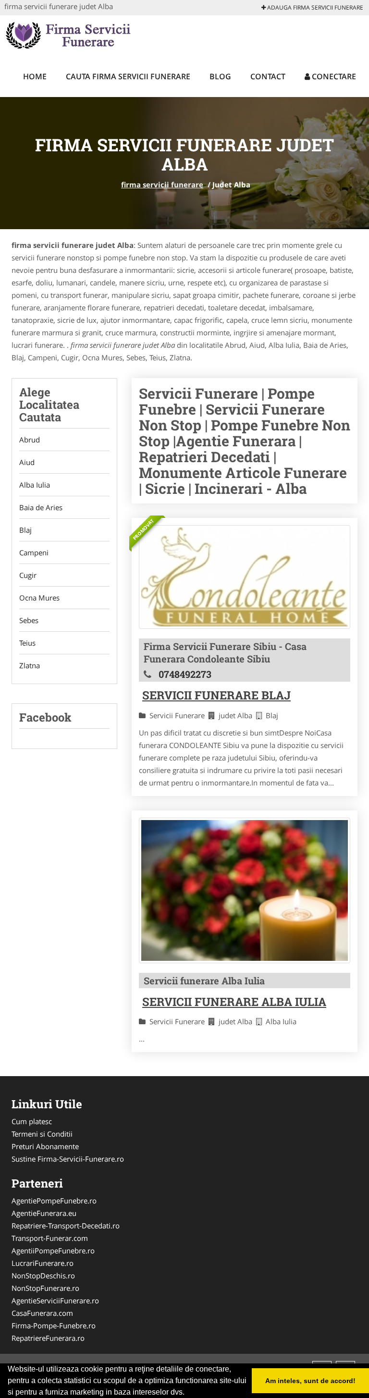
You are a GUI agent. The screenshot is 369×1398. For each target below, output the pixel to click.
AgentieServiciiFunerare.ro (55, 1300)
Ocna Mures (39, 597)
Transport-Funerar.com (50, 1238)
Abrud (29, 439)
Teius (27, 643)
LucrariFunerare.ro (43, 1263)
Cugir (28, 575)
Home (35, 76)
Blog (220, 76)
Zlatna (29, 665)
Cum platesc (32, 1121)
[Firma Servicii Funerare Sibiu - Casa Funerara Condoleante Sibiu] (244, 577)
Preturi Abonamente (45, 1146)
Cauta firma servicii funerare (128, 76)
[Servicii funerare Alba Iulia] (244, 890)
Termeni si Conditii (42, 1134)
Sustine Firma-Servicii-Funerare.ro (68, 1159)
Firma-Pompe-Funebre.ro (54, 1325)
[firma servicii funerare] (67, 34)
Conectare (333, 76)
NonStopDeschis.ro (43, 1275)
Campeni (34, 552)
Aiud (27, 462)
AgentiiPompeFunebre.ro (53, 1250)
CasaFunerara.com (42, 1313)
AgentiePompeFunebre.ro (54, 1200)
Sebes (28, 620)
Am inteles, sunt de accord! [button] (310, 1381)
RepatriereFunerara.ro (48, 1338)
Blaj (25, 530)
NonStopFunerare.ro (45, 1288)
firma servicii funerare (162, 184)
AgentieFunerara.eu (44, 1213)
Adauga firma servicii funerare (314, 7)
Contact (267, 76)
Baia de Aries (40, 507)
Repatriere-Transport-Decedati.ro (66, 1225)
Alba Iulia (34, 485)
